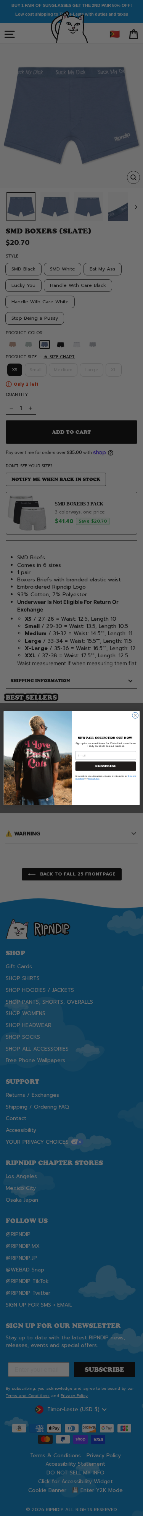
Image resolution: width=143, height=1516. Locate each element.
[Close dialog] (135, 715)
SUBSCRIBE (105, 766)
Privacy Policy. (93, 779)
